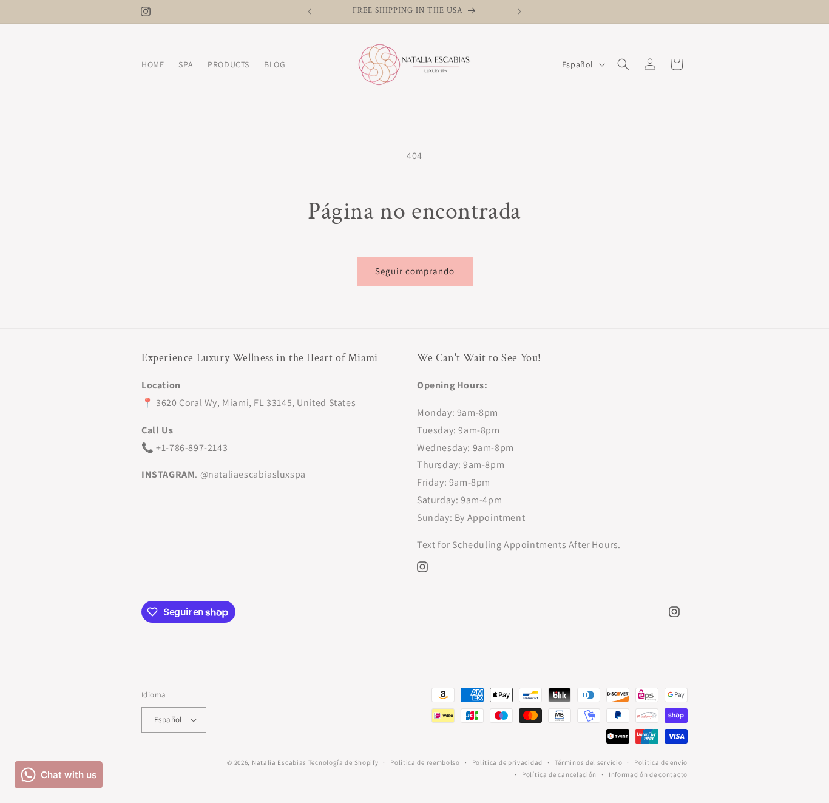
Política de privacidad (507, 762)
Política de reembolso (425, 762)
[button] (623, 64)
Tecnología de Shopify (343, 762)
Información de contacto (648, 774)
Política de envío (661, 762)
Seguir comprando (415, 271)
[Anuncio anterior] (309, 11)
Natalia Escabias (279, 762)
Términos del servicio (589, 762)
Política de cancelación (559, 774)
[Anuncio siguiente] (519, 11)
